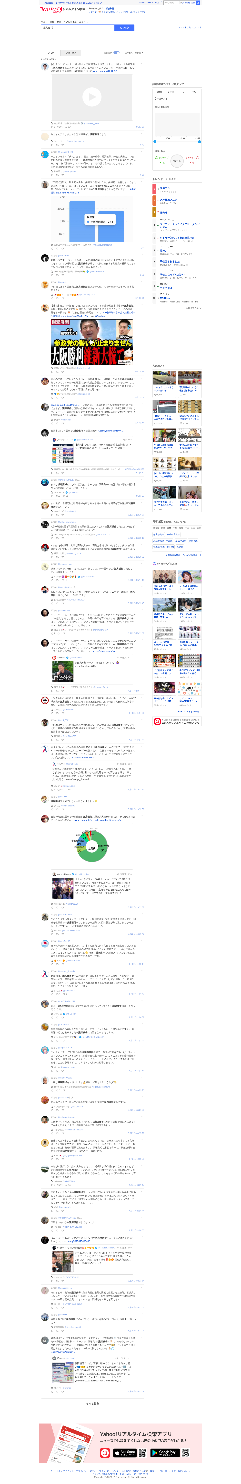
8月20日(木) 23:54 (136, 1281)
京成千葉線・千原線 (162, 540)
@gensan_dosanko (66, 971)
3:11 (142, 248)
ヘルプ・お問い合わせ (180, 1471)
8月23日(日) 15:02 (136, 557)
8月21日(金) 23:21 (136, 1090)
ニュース (83, 22)
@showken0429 (100, 630)
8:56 (142, 175)
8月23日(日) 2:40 (136, 740)
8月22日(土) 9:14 (136, 964)
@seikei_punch (83, 368)
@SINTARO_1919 (73, 553)
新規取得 (110, 8)
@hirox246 (63, 1097)
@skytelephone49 (73, 1327)
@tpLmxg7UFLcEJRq (72, 1227)
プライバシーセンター (109, 1471)
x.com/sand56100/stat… (84, 757)
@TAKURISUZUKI (66, 480)
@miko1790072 (97, 271)
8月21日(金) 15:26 (136, 1133)
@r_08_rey (71, 1014)
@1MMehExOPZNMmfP (93, 1037)
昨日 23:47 (139, 298)
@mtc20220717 (103, 534)
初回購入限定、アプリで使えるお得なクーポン (123, 12)
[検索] (198, 2)
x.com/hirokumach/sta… (105, 651)
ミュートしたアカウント (190, 27)
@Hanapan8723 (65, 152)
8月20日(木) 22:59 (136, 1391)
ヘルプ (158, 2)
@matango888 (69, 171)
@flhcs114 (62, 797)
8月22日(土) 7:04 (136, 994)
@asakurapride (65, 914)
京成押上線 (180, 540)
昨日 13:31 (139, 423)
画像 (52, 22)
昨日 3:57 (140, 496)
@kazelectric (63, 255)
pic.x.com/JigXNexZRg (68, 192)
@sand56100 (72, 764)
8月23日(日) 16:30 (136, 515)
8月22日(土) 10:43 (136, 934)
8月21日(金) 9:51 (136, 1159)
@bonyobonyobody (75, 141)
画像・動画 (71, 53)
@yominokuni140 (85, 440)
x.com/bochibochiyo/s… (110, 820)
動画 (59, 22)
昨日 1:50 (140, 127)
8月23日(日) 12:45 (136, 603)
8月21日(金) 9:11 (136, 1185)
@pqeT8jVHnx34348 (100, 1087)
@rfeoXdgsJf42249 (66, 1001)
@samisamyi (70, 511)
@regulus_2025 (65, 1048)
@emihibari (66, 420)
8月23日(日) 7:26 (136, 713)
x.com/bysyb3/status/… (63, 1352)
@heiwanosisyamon (67, 1117)
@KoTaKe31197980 (71, 930)
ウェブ (44, 22)
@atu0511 (62, 1315)
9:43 (142, 145)
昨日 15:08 (139, 397)
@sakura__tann (68, 1067)
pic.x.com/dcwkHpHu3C (104, 71)
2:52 (142, 275)
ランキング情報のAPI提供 (105, 1474)
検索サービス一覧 (158, 1471)
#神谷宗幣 (108, 312)
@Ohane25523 (65, 1024)
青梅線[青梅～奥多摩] (163, 547)
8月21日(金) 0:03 (136, 1230)
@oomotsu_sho (65, 564)
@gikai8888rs (69, 1181)
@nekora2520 (72, 904)
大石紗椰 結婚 (188, 2)
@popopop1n (65, 1207)
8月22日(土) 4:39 (136, 1017)
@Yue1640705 (69, 736)
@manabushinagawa (102, 245)
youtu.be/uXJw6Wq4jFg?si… (75, 316)
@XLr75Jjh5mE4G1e (76, 600)
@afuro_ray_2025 (87, 295)
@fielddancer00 (68, 806)
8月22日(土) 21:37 (136, 790)
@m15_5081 (64, 720)
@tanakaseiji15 (65, 1288)
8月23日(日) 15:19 (136, 538)
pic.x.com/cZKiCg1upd (86, 820)
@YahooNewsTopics (67, 522)
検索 (126, 27)
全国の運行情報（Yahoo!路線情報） (182, 555)
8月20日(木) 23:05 (136, 1331)
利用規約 (126, 1471)
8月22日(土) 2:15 (136, 1071)
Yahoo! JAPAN (146, 2)
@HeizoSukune (88, 576)
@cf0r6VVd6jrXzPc (71, 1277)
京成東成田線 (173, 534)
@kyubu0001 (64, 587)
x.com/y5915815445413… (79, 1241)
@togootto (62, 282)
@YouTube (100, 316)
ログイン (93, 12)
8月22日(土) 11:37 (136, 907)
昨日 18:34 (139, 372)
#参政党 (118, 312)
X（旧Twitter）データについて (134, 1474)
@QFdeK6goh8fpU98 (134, 469)
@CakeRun (74, 492)
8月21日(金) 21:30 (136, 1110)
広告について (139, 1471)
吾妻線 (180, 547)
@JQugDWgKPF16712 (73, 1155)
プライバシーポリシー (86, 1471)
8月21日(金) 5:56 (136, 1211)
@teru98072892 (65, 1078)
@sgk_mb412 (76, 1106)
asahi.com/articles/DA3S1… (65, 405)
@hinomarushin (73, 960)
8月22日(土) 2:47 (136, 1041)
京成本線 (193, 540)
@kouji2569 (68, 709)
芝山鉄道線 (158, 534)
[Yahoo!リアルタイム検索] (63, 8)
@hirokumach (64, 610)
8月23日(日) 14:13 (136, 580)
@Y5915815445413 (107, 1248)
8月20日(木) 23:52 (136, 1307)
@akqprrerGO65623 (67, 1218)
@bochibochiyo (82, 874)
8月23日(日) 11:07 (136, 633)
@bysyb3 (69, 1358)
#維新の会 (128, 312)
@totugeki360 (83, 394)
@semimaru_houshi (74, 1130)
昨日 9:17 (140, 473)
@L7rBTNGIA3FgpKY (72, 1304)
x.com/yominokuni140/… (111, 430)
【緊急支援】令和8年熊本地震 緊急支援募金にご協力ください (72, 2)
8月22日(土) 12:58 (136, 809)
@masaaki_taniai (92, 123)
